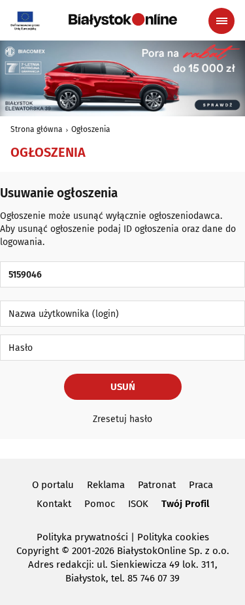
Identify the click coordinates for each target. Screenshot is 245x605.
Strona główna (36, 129)
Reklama (106, 485)
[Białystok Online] (123, 20)
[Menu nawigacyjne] (221, 21)
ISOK (138, 504)
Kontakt (54, 504)
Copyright (37, 551)
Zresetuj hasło (122, 419)
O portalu (53, 485)
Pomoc (99, 504)
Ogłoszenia (90, 129)
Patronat (157, 485)
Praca (201, 485)
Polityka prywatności (82, 537)
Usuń (122, 387)
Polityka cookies (173, 537)
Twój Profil (185, 504)
